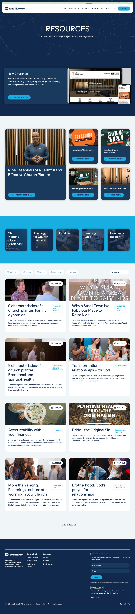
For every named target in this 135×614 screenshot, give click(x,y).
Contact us (19, 567)
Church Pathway (32, 561)
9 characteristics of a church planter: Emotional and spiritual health (26, 372)
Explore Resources (19, 97)
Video (73, 272)
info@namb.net (10, 567)
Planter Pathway (32, 557)
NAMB (119, 3)
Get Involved (72, 8)
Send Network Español (100, 3)
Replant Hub (111, 3)
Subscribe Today (113, 195)
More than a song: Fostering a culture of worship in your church (27, 489)
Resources (97, 8)
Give (124, 8)
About (109, 8)
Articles (45, 557)
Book (28, 272)
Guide (42, 272)
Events (86, 8)
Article (14, 272)
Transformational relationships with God (91, 367)
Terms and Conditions (55, 604)
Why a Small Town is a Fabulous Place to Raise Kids (90, 310)
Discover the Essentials (22, 195)
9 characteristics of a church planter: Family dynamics (27, 310)
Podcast (57, 272)
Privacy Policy (40, 604)
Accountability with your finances (24, 432)
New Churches (127, 3)
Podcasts (46, 561)
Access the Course (83, 159)
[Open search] (115, 8)
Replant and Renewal (31, 565)
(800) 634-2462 (10, 560)
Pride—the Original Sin (91, 430)
